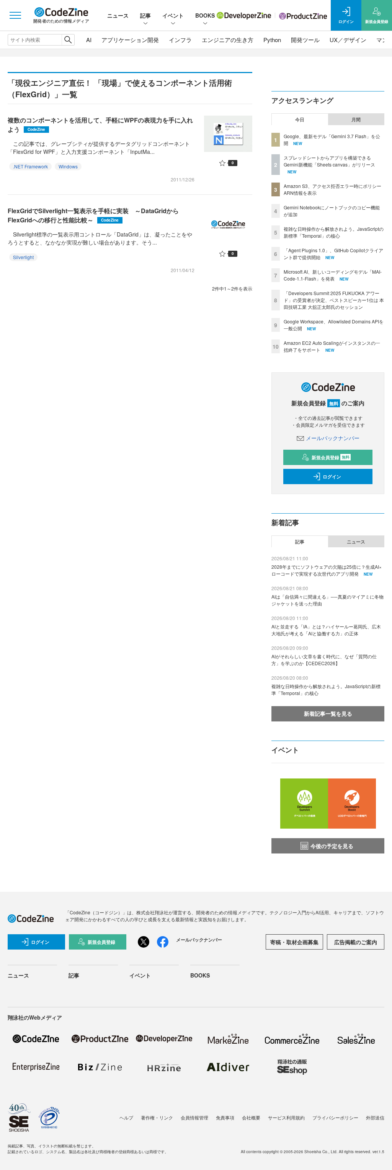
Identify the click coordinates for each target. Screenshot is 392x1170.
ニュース (118, 15)
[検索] (68, 39)
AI (88, 40)
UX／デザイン (348, 40)
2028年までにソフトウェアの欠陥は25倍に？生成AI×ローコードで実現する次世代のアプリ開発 (326, 570)
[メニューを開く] (15, 15)
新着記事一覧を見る (328, 713)
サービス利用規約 (286, 1117)
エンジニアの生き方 (227, 40)
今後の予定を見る (331, 846)
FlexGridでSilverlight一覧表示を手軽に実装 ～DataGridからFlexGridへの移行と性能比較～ (93, 215)
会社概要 (251, 1117)
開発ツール (305, 40)
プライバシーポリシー (335, 1117)
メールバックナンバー (332, 438)
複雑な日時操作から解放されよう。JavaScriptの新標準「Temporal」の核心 (334, 232)
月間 (356, 119)
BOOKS (205, 15)
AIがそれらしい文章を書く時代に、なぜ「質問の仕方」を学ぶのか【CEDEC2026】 (324, 659)
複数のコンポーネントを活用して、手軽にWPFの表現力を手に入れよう (100, 125)
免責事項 (225, 1117)
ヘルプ (126, 1117)
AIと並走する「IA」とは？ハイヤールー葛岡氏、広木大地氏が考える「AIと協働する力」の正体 (326, 629)
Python (272, 40)
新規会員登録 (331, 457)
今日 (299, 119)
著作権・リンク (157, 1117)
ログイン (332, 476)
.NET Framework (30, 166)
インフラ (180, 40)
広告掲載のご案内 (355, 942)
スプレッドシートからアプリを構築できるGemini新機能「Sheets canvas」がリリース (329, 161)
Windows (68, 166)
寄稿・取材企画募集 (294, 942)
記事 (145, 15)
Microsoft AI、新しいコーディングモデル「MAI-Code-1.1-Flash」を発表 (333, 275)
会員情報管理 (194, 1117)
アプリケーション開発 (130, 40)
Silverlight (23, 257)
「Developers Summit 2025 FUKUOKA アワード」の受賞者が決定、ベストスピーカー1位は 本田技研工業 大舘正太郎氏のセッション (334, 300)
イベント (173, 15)
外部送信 (375, 1117)
